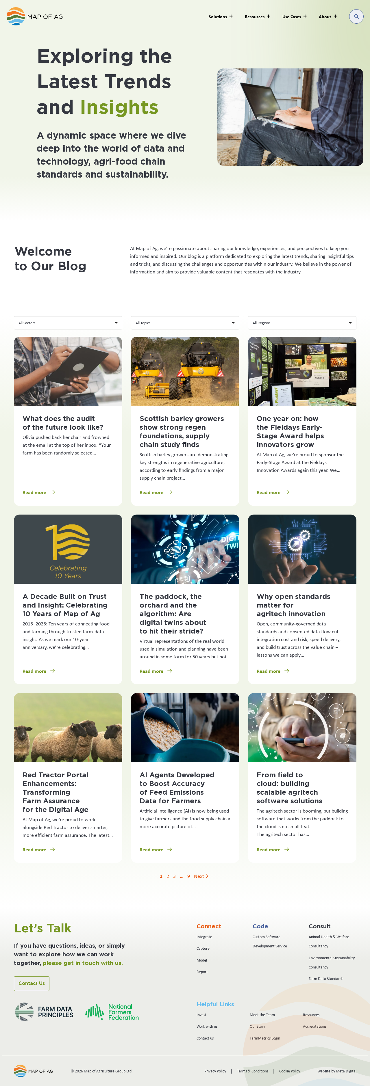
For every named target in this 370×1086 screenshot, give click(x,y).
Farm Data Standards (326, 978)
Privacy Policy (215, 1071)
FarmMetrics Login (265, 1038)
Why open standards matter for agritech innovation (293, 605)
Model (202, 960)
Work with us (207, 1026)
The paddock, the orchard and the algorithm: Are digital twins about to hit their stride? (173, 614)
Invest (201, 1014)
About (325, 16)
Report (202, 971)
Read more (35, 492)
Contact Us (31, 983)
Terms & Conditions (252, 1071)
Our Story (257, 1026)
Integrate (204, 936)
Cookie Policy (289, 1071)
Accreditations (314, 1026)
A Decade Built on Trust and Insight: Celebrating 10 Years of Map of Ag (65, 605)
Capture (203, 948)
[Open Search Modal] (356, 16)
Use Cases (291, 16)
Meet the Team (262, 1014)
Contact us (205, 1038)
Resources (311, 1014)
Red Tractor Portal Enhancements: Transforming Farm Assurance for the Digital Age (55, 792)
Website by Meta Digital (336, 1071)
